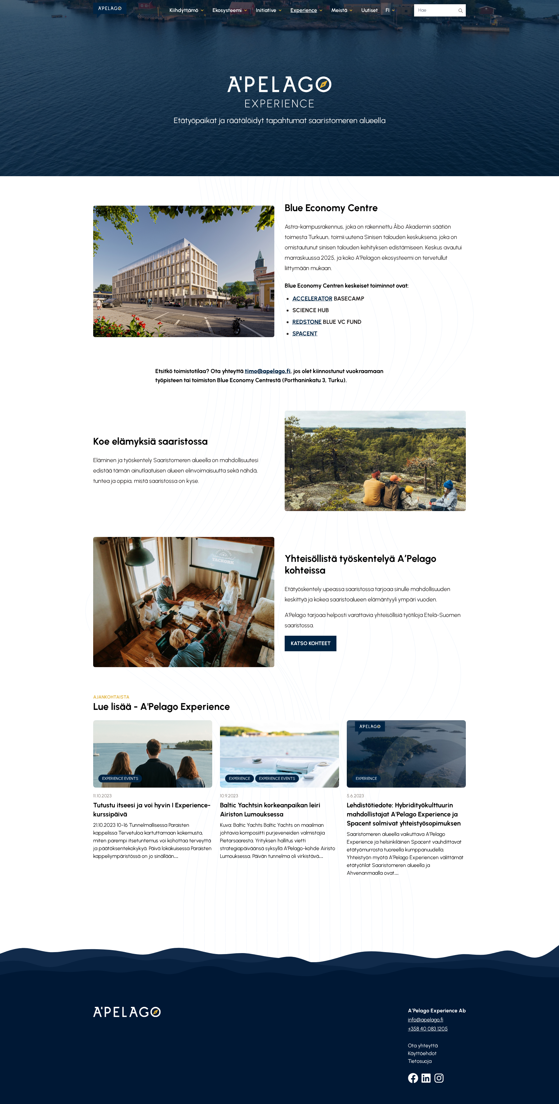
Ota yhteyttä (423, 1045)
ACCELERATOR (312, 298)
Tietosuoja (420, 1061)
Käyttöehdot (422, 1053)
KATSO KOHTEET (311, 643)
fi (387, 10)
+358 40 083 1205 (428, 1029)
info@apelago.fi (425, 1020)
